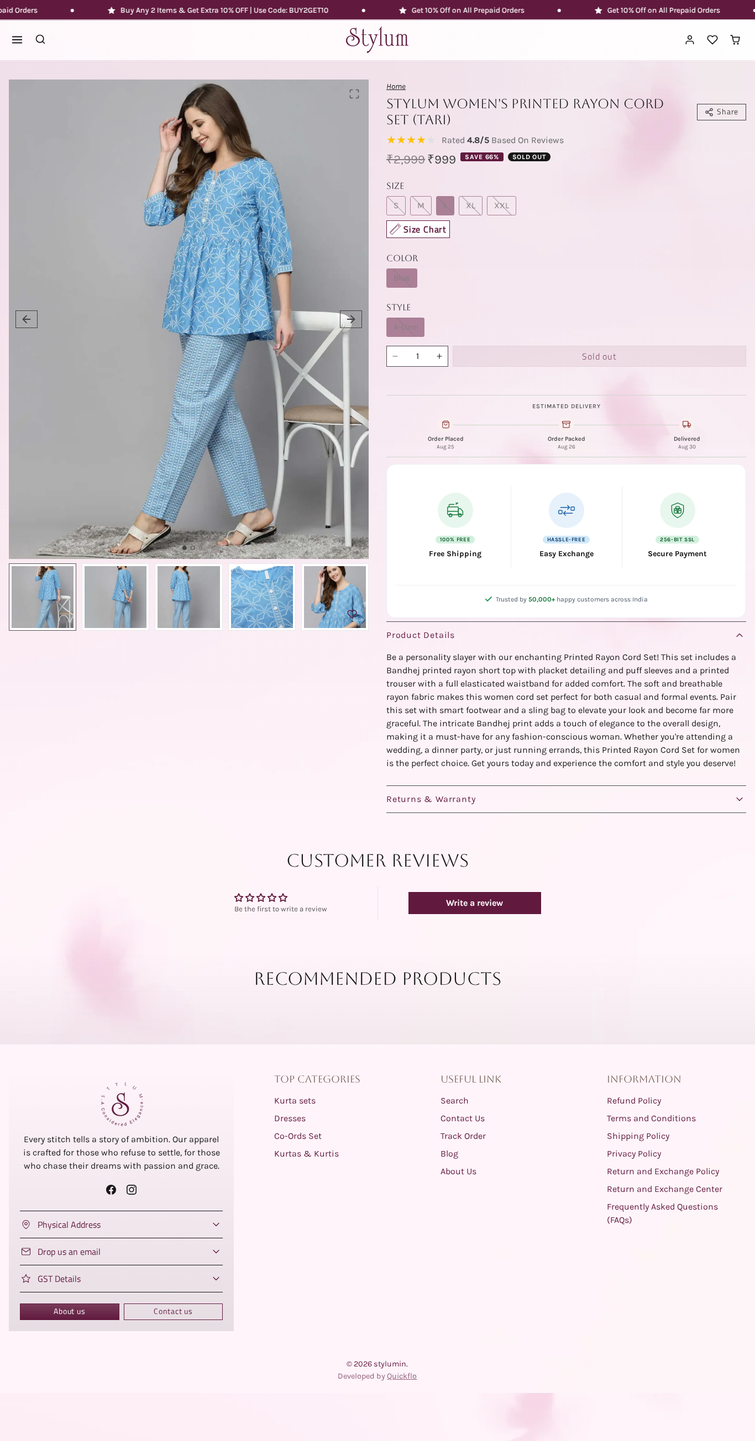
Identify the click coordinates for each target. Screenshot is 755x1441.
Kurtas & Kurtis (306, 1153)
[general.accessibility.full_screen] (354, 94)
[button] (17, 40)
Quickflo (402, 1376)
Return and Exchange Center (664, 1189)
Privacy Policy (634, 1153)
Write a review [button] (474, 903)
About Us (458, 1171)
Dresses (290, 1118)
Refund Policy (634, 1100)
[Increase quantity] (439, 356)
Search (455, 1100)
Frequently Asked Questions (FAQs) (662, 1213)
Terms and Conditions (651, 1118)
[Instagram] (132, 1189)
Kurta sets (295, 1100)
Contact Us (463, 1118)
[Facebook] (111, 1189)
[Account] (690, 40)
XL (470, 205)
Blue (402, 278)
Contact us (173, 1311)
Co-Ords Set (298, 1136)
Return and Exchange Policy (663, 1171)
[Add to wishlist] (352, 614)
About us (69, 1311)
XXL (501, 205)
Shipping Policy (638, 1136)
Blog (449, 1153)
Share (727, 111)
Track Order (463, 1136)
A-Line (405, 327)
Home (396, 86)
